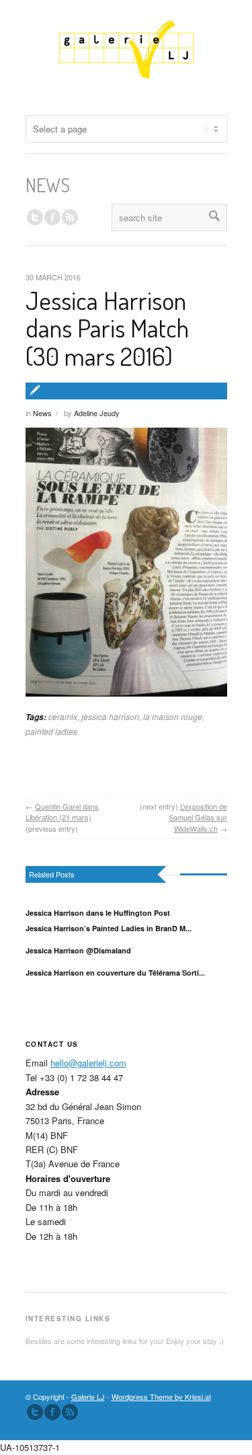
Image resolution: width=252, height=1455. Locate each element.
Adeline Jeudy (97, 412)
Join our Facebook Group (52, 217)
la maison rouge (172, 716)
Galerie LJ (88, 1396)
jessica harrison (110, 716)
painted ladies (51, 731)
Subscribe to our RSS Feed (70, 1412)
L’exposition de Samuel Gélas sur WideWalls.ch (198, 817)
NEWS (48, 185)
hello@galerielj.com (88, 1062)
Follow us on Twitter (35, 217)
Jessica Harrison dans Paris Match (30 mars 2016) (107, 328)
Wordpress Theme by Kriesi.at (161, 1396)
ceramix (62, 716)
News (42, 412)
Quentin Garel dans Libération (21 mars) (62, 812)
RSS (70, 217)
